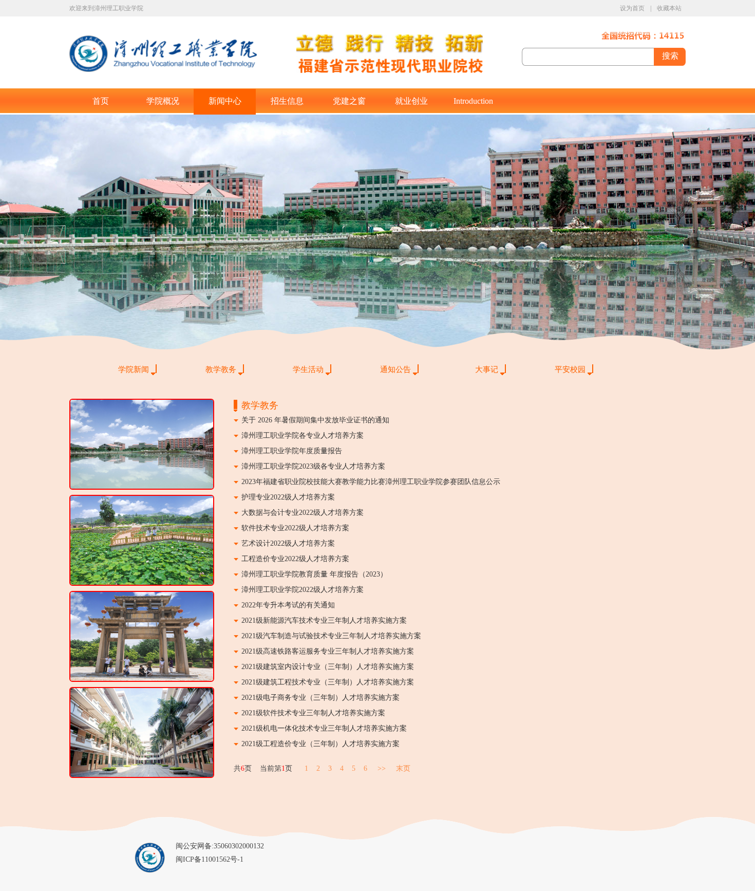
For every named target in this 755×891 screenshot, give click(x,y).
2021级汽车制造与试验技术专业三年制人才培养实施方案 (331, 636)
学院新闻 (133, 369)
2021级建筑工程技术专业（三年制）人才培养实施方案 (327, 682)
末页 (403, 768)
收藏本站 (669, 8)
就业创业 (411, 101)
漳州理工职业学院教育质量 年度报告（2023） (314, 574)
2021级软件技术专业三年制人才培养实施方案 (313, 713)
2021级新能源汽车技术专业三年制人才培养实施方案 (324, 620)
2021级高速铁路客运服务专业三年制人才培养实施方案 (327, 651)
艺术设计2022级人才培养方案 (288, 543)
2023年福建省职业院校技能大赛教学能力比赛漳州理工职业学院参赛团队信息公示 (370, 482)
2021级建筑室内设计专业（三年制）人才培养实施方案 (327, 667)
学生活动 (308, 369)
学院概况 (162, 101)
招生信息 (287, 101)
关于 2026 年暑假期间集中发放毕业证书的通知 (315, 420)
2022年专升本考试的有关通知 (288, 605)
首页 (100, 101)
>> (382, 768)
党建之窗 (349, 101)
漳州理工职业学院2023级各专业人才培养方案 (313, 466)
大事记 (486, 369)
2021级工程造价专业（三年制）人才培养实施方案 (320, 744)
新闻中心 (225, 101)
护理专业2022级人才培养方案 (288, 497)
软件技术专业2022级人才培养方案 (295, 528)
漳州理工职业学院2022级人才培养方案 (302, 589)
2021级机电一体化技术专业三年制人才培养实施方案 (324, 728)
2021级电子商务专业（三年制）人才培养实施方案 (320, 697)
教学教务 (220, 369)
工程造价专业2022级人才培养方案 (295, 559)
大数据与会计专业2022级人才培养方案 (302, 512)
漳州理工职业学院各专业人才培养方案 (302, 435)
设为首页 (632, 8)
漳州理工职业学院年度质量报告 (291, 451)
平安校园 (570, 369)
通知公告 (395, 369)
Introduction (473, 101)
